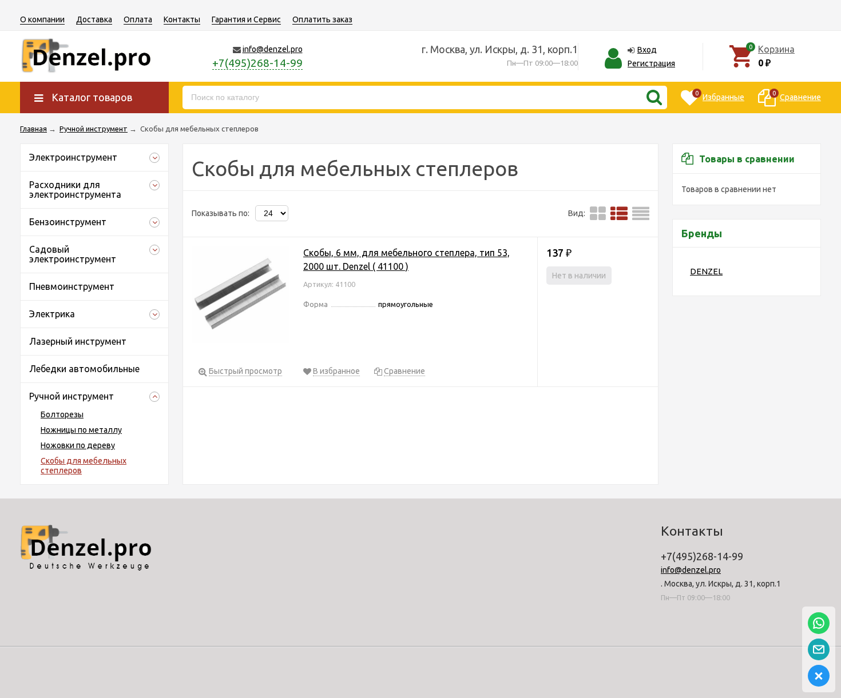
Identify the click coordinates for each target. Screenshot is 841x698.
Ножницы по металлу (81, 429)
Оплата (138, 19)
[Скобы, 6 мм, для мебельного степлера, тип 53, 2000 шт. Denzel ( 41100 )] (240, 296)
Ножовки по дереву (78, 445)
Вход (647, 49)
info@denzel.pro (273, 49)
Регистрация (651, 63)
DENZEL (706, 271)
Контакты (182, 19)
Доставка (94, 19)
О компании (42, 19)
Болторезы (62, 414)
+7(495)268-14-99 (257, 63)
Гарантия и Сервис (246, 19)
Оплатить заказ (322, 19)
